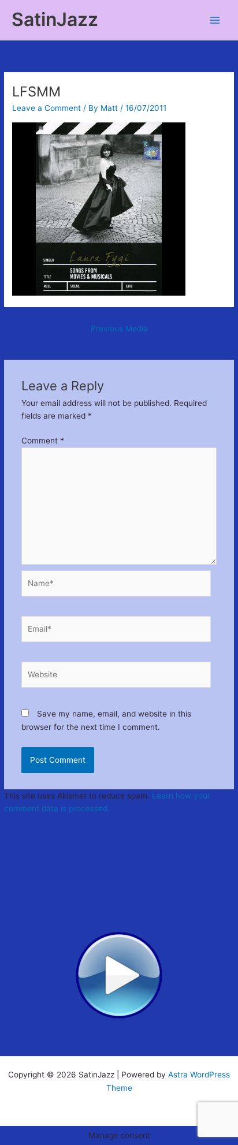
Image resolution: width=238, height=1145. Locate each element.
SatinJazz (55, 19)
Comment (42, 440)
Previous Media (119, 328)
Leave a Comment (46, 108)
